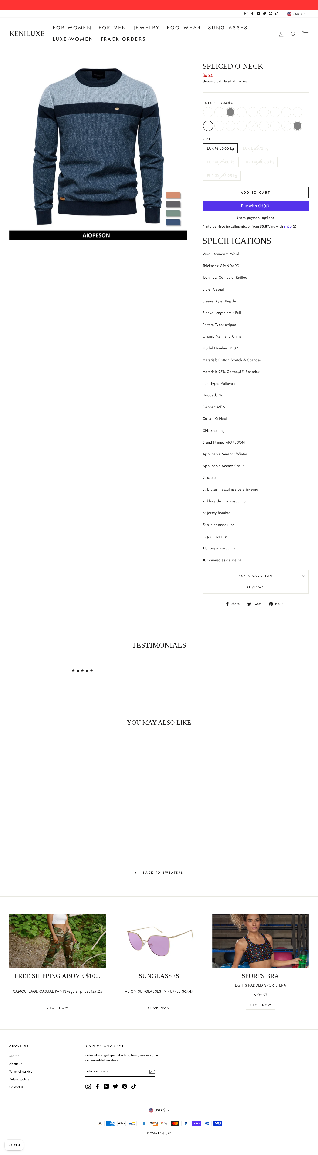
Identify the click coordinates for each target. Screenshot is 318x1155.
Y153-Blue (286, 126)
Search (14, 1056)
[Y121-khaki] (40, 817)
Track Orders (123, 39)
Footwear (184, 27)
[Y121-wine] (46, 817)
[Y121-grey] (59, 817)
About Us (15, 1063)
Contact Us (16, 1087)
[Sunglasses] (159, 941)
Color (218, 103)
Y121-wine (264, 112)
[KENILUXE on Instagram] (88, 1086)
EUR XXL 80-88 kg (259, 162)
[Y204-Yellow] (53, 817)
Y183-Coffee (230, 126)
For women (72, 27)
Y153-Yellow (264, 126)
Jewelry (147, 27)
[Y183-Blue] (21, 822)
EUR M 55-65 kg (220, 148)
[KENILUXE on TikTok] (133, 1086)
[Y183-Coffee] (34, 822)
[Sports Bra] (260, 941)
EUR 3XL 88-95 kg (222, 175)
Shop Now (58, 1008)
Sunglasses (228, 27)
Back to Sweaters (162, 872)
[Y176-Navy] (46, 822)
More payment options (255, 217)
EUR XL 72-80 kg (221, 162)
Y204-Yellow (275, 112)
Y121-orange (219, 126)
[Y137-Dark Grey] (28, 817)
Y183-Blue (208, 126)
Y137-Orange (241, 112)
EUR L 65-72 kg (255, 148)
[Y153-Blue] (34, 827)
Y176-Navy (252, 126)
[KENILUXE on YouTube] (106, 1086)
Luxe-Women (73, 39)
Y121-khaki (252, 112)
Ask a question (256, 576)
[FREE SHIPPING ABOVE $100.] (57, 941)
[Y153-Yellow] (53, 822)
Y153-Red (275, 126)
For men (113, 27)
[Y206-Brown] (15, 822)
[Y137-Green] (15, 817)
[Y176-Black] (40, 822)
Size (207, 139)
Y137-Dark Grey (230, 112)
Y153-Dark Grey (297, 126)
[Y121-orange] (28, 822)
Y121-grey (286, 112)
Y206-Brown (297, 112)
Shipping (209, 81)
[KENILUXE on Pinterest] (124, 1086)
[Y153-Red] (59, 822)
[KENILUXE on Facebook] (97, 1086)
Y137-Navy (219, 112)
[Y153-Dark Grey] (40, 827)
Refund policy (19, 1079)
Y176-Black (241, 126)
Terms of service (20, 1071)
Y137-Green (208, 112)
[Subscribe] (152, 1071)
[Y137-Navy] (21, 817)
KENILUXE (27, 33)
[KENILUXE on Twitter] (115, 1086)
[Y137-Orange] (34, 817)
